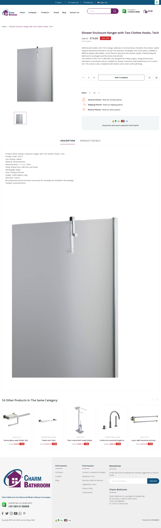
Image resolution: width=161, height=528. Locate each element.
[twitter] (7, 513)
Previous (153, 400)
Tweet (94, 93)
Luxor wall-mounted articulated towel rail (144, 440)
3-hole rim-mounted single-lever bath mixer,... (112, 440)
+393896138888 (133, 12)
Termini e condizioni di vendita (93, 472)
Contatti (58, 476)
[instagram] (11, 513)
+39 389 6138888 (18, 506)
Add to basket (121, 77)
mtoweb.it (155, 520)
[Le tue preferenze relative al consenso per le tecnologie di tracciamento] (157, 2)
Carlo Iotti (16, 437)
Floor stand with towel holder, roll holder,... (80, 440)
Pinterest (99, 93)
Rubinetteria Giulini (48, 437)
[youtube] (15, 513)
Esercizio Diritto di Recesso (92, 480)
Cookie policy (87, 492)
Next (157, 400)
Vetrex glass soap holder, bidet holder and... (16, 440)
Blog (57, 480)
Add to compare (156, 77)
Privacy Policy (87, 488)
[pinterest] (24, 513)
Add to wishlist (149, 77)
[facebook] (2, 513)
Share (90, 93)
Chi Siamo (59, 472)
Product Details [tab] (90, 140)
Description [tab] (67, 140)
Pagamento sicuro (89, 484)
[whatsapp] (20, 513)
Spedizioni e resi (88, 476)
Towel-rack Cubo (49, 440)
